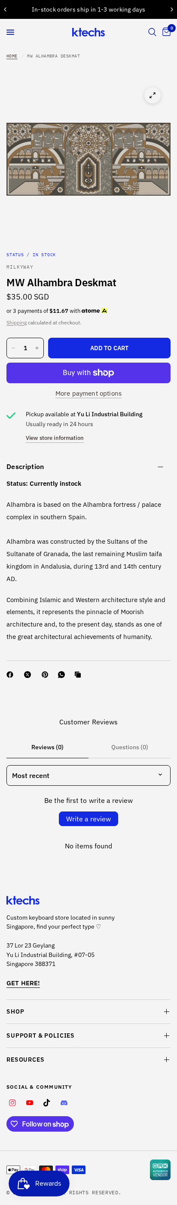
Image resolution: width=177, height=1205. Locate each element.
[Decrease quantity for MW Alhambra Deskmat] (13, 348)
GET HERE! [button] (23, 983)
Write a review (88, 818)
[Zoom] (152, 95)
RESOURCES (25, 1059)
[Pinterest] (47, 674)
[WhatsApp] (63, 674)
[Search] (152, 32)
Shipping (16, 322)
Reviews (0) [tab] (47, 747)
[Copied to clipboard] (79, 674)
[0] (165, 32)
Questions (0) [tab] (129, 747)
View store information (55, 438)
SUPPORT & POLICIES (40, 1035)
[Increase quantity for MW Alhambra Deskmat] (37, 348)
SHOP (15, 1011)
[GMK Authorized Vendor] (160, 1170)
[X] (29, 674)
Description (25, 466)
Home (12, 56)
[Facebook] (11, 674)
